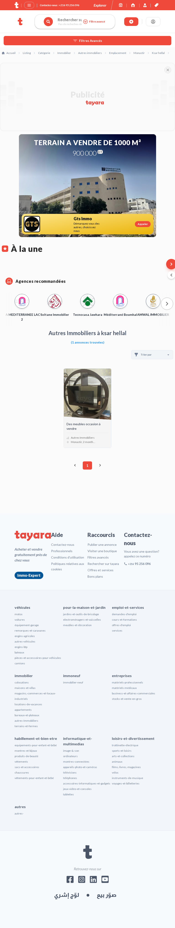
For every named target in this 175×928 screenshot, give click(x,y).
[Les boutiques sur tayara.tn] (120, 5)
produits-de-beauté (26, 756)
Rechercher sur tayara (103, 564)
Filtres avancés (98, 557)
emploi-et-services (128, 607)
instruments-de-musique (127, 778)
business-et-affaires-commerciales (133, 693)
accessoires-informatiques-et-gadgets (86, 783)
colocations (22, 682)
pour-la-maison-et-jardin (84, 607)
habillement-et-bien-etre (36, 738)
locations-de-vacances (28, 704)
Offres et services (100, 570)
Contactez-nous (62, 544)
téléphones (70, 778)
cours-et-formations (124, 619)
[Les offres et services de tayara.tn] (156, 5)
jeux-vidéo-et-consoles (77, 789)
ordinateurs (70, 756)
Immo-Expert (29, 575)
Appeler (143, 224)
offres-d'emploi (121, 625)
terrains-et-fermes (26, 726)
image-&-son (71, 750)
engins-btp (21, 647)
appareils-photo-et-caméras (80, 767)
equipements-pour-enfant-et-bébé (36, 745)
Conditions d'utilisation (67, 557)
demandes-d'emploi (124, 614)
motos (19, 614)
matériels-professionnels (127, 682)
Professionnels (61, 551)
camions (20, 663)
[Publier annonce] (131, 21)
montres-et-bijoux (26, 750)
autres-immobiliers (26, 720)
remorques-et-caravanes (30, 630)
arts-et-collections (123, 756)
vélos (115, 772)
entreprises (122, 675)
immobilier (24, 675)
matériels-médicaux (124, 688)
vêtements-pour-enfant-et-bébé (34, 778)
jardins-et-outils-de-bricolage (81, 614)
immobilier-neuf (73, 682)
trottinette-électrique (125, 745)
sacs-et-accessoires (27, 767)
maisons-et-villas (25, 688)
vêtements (21, 761)
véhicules (22, 607)
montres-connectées (76, 761)
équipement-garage (27, 625)
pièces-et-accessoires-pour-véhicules (38, 658)
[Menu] (29, 5)
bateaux (19, 652)
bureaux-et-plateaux (27, 715)
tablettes (68, 794)
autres (20, 806)
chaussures (22, 772)
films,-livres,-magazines (126, 767)
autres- (19, 813)
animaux (117, 761)
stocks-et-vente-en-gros (127, 698)
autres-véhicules (25, 641)
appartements (23, 709)
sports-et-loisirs (121, 750)
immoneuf (71, 675)
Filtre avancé (97, 21)
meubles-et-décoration (77, 625)
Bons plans (95, 576)
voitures (20, 619)
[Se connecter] (153, 21)
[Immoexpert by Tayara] (133, 5)
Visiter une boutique (102, 551)
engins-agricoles (25, 636)
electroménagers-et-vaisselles (82, 619)
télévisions (70, 772)
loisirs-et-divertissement (133, 738)
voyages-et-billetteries (125, 783)
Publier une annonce (102, 544)
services (117, 630)
